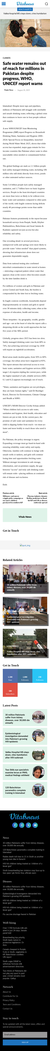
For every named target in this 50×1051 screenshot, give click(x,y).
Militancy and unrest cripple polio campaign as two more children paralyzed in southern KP (13, 499)
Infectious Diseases (16, 611)
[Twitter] (20, 97)
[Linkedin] (33, 97)
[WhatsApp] (27, 97)
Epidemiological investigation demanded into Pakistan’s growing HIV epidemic (22, 619)
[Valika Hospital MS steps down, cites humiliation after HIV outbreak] (25, 643)
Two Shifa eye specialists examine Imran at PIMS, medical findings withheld (17, 772)
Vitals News (8, 90)
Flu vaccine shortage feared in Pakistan (19, 914)
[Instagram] (21, 825)
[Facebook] (14, 97)
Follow (25, 670)
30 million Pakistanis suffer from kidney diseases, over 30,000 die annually (22, 587)
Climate (6, 58)
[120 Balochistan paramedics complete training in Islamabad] (38, 790)
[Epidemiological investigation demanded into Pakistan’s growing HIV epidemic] (25, 611)
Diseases (11, 579)
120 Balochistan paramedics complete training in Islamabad (15, 790)
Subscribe (10, 684)
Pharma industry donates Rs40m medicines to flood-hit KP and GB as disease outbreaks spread (37, 499)
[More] (40, 97)
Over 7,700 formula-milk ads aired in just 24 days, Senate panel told (15, 930)
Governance (12, 646)
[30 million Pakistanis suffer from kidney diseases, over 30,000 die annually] (25, 579)
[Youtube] (35, 825)
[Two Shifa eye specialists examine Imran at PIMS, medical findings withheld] (38, 772)
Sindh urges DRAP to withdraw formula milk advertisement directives (13, 964)
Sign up (25, 1042)
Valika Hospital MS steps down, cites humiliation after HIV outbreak (23, 652)
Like (10, 670)
